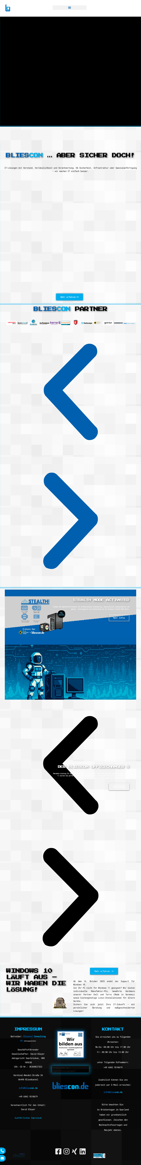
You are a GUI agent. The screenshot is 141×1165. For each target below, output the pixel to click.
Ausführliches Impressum (28, 1117)
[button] (69, 7)
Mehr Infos (119, 786)
